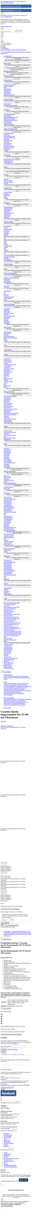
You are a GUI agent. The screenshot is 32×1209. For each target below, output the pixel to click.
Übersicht (3, 49)
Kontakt (6, 1144)
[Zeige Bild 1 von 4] (1, 865)
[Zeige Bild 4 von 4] (6, 865)
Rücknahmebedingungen (10, 1165)
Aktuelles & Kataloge (9, 1161)
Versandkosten (27, 1175)
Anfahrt (6, 1152)
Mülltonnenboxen (22, 687)
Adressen (17, 49)
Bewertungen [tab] (7, 935)
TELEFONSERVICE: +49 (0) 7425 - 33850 (11, 6)
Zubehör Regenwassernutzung (18, 704)
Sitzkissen (12, 692)
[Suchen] (16, 31)
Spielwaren (18, 692)
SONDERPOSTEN (25, 677)
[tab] (17, 933)
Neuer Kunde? (15, 1043)
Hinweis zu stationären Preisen (11, 1158)
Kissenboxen (28, 686)
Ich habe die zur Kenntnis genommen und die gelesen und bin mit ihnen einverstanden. (15, 1082)
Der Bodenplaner (8, 1135)
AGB (11, 1082)
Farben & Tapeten (19, 676)
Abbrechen (3, 1052)
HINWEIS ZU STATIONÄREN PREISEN (10, 24)
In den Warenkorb (5, 922)
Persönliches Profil (10, 49)
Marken (6, 679)
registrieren (6, 48)
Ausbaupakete (20, 699)
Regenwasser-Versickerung (10, 703)
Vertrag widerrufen (5, 1128)
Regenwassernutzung (19, 690)
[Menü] (2, 28)
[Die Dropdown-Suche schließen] (20, 31)
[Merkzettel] (1, 39)
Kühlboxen (12, 687)
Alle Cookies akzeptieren (6, 1206)
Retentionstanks (21, 703)
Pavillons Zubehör (13, 689)
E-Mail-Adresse (5, 1078)
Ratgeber (6, 1164)
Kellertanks (13, 700)
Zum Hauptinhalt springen (7, 1)
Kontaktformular (13, 1126)
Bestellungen (23, 49)
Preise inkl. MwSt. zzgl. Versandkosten (10, 909)
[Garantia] (16, 721)
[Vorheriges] (2, 863)
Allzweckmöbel (8, 683)
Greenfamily (20, 685)
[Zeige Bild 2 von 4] (2, 865)
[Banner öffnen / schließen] (2, 13)
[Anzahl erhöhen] (12, 920)
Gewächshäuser (13, 685)
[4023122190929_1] (16, 728)
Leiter (16, 687)
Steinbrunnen (7, 704)
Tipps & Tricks (7, 1137)
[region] (16, 813)
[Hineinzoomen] (9, 877)
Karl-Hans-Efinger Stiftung (10, 1167)
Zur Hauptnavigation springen (13, 2)
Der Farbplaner (7, 1136)
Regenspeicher (24, 702)
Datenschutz (7, 1140)
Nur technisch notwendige (7, 1204)
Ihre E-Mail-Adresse (6, 1046)
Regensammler (7, 702)
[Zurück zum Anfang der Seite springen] (2, 1199)
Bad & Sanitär (7, 676)
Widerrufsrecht (7, 1142)
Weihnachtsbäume (8, 694)
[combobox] (8, 31)
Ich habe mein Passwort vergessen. (9, 1049)
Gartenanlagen (27, 699)
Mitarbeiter (6, 1155)
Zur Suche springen (19, 1)
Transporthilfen (20, 693)
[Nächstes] (5, 863)
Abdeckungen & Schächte (10, 699)
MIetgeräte (6, 1133)
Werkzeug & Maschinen (14, 677)
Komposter (6, 687)
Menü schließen (7, 44)
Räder (12, 690)
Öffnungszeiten (7, 1154)
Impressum (6, 1146)
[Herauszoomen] (2, 877)
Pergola (20, 689)
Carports (14, 683)
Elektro (13, 676)
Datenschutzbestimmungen (15, 1081)
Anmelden (3, 47)
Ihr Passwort (4, 1048)
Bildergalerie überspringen (7, 726)
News (5, 1162)
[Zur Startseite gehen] (6, 26)
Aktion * (3, 1076)
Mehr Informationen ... (20, 1203)
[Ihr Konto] (2, 41)
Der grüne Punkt (8, 1159)
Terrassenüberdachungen (10, 693)
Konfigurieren (17, 1204)
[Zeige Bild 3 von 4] (4, 865)
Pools (23, 689)
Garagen (18, 683)
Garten (25, 676)
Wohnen (6, 677)
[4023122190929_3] (16, 829)
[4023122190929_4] (16, 795)
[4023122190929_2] (16, 761)
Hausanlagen (7, 700)
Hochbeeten (13, 686)
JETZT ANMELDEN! (6, 16)
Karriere (6, 1157)
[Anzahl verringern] (3, 920)
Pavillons (6, 689)
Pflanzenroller (7, 690)
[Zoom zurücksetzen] (5, 877)
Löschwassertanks (20, 700)
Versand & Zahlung (8, 1143)
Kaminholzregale (20, 686)
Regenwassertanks (16, 702)
